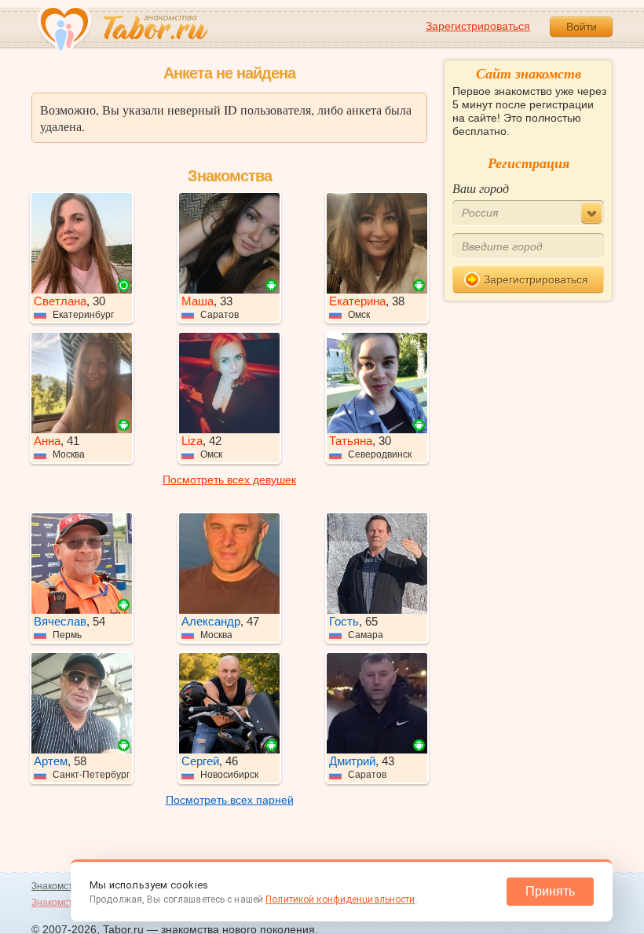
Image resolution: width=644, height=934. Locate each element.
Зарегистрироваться (478, 26)
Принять (550, 891)
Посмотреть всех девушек (229, 479)
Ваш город (480, 188)
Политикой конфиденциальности (340, 899)
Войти (581, 26)
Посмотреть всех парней (230, 800)
